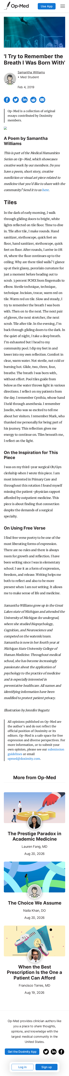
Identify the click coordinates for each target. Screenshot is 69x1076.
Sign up (46, 1067)
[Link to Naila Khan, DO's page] (34, 891)
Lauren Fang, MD (34, 847)
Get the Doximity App (22, 1051)
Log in (22, 1067)
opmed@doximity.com (24, 758)
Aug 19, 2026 (24, 992)
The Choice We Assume (34, 903)
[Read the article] (34, 808)
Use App (47, 6)
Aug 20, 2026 (24, 853)
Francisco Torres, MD (34, 985)
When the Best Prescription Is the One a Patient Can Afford (34, 972)
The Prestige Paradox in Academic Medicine (34, 836)
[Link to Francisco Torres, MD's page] (34, 955)
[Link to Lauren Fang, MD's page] (34, 822)
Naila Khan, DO (34, 910)
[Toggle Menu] (62, 6)
